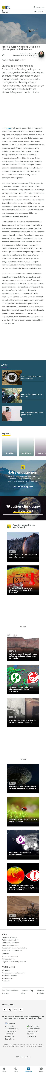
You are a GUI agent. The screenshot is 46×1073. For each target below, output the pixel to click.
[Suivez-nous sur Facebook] (4, 1009)
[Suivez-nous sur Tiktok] (21, 1009)
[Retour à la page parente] (5, 10)
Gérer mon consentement (12, 951)
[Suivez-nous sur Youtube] (15, 1009)
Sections (37, 11)
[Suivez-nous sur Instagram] (10, 1009)
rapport (9, 128)
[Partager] (3, 55)
